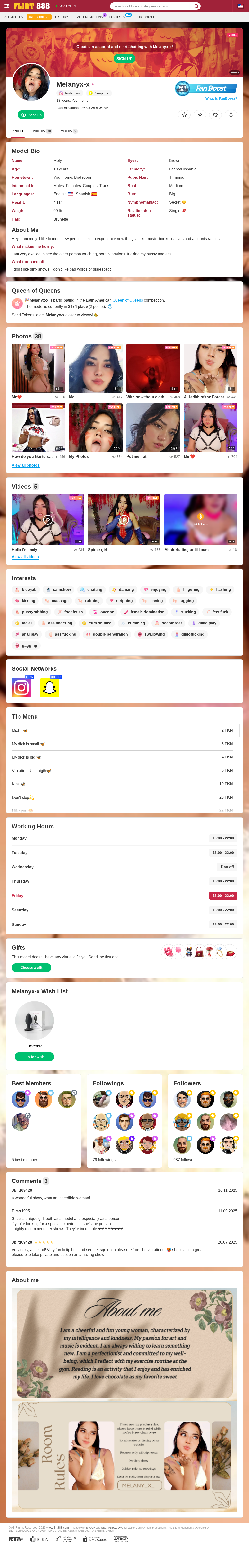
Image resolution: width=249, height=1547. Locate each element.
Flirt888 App (145, 17)
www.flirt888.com (57, 1527)
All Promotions (90, 17)
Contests (117, 17)
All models (13, 17)
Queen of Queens (128, 300)
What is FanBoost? (221, 98)
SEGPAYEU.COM (111, 1527)
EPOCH (90, 1527)
